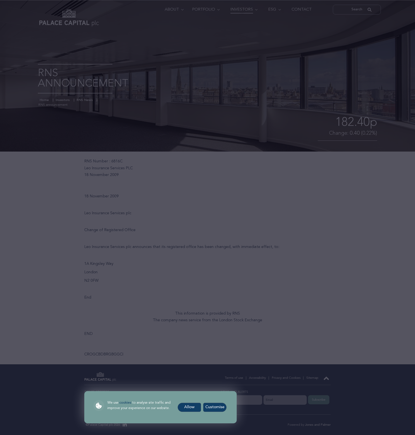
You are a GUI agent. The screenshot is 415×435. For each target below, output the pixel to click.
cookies (125, 403)
